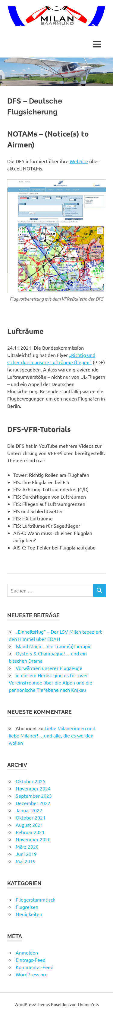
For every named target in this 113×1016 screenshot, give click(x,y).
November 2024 (33, 788)
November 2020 (33, 839)
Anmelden (27, 952)
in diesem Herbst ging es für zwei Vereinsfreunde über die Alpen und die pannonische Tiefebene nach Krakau (50, 682)
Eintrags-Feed (31, 960)
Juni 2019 (26, 854)
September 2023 (34, 796)
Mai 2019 (26, 861)
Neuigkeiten (29, 914)
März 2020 (27, 846)
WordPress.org (32, 974)
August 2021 (29, 825)
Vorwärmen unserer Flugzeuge (49, 668)
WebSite (79, 161)
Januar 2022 (29, 810)
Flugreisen (27, 907)
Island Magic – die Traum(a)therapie (54, 646)
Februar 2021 (30, 832)
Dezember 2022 (33, 803)
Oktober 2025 (31, 781)
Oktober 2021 (31, 817)
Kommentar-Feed (34, 967)
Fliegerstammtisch (35, 899)
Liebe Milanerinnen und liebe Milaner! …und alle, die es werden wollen (52, 735)
